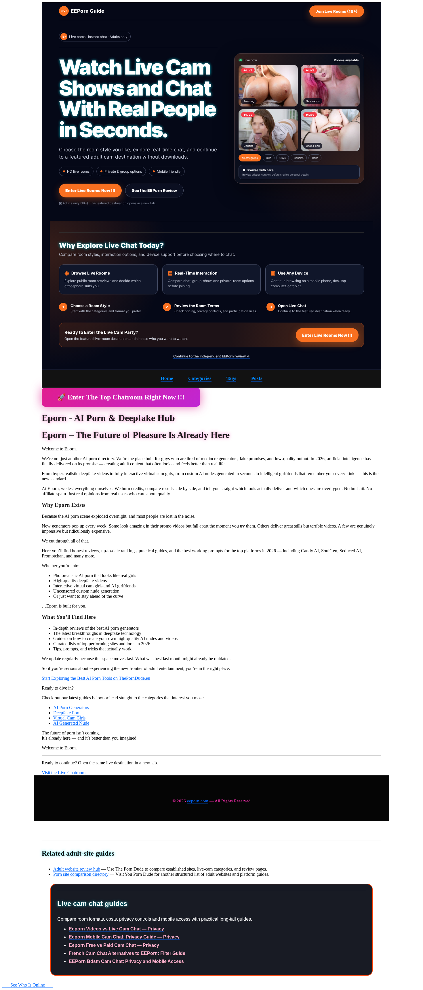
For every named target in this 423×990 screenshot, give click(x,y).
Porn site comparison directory (80, 874)
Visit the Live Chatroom (63, 772)
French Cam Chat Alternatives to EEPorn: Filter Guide (127, 953)
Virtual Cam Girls (69, 717)
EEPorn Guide (82, 11)
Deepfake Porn (67, 712)
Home (167, 378)
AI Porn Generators (71, 707)
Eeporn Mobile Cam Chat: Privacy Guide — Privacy (124, 936)
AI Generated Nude (71, 723)
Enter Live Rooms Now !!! (90, 190)
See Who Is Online (27, 985)
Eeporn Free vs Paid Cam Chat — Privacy (114, 945)
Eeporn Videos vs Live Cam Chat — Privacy (116, 928)
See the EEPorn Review (154, 190)
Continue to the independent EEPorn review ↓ (211, 356)
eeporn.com (197, 801)
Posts (256, 378)
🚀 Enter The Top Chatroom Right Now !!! (120, 397)
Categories (200, 378)
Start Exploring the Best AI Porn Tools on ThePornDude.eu (96, 678)
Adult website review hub (76, 869)
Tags (231, 378)
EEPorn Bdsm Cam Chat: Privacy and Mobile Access (126, 961)
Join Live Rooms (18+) (337, 11)
